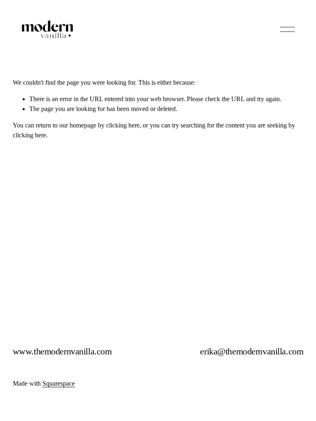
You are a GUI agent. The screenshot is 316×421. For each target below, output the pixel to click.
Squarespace (58, 383)
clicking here (122, 125)
